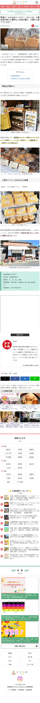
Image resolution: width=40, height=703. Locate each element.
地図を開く (20, 335)
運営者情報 (29, 686)
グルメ (10, 657)
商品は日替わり (16, 75)
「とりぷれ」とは (20, 684)
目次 (17, 72)
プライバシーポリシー (19, 686)
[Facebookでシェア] (15, 379)
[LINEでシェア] (35, 379)
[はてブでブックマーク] (25, 379)
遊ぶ (10, 660)
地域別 (5, 373)
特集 (10, 664)
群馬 (10, 373)
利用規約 (9, 686)
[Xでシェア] (5, 379)
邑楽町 (15, 373)
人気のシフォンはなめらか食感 (21, 78)
